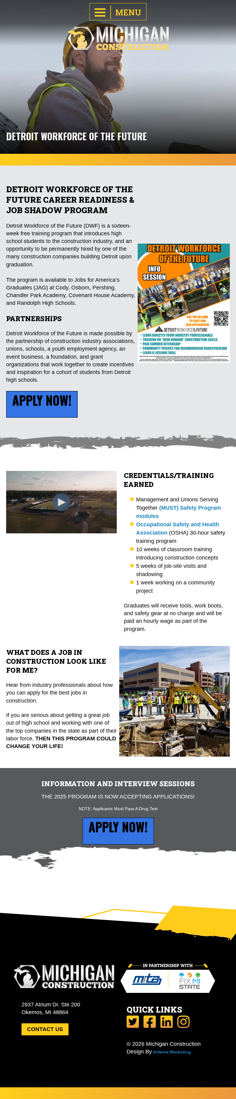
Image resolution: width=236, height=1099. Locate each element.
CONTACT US (45, 1029)
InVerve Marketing (172, 1051)
